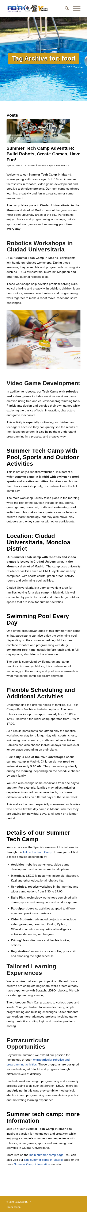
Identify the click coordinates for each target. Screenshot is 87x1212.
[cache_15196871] (38, 131)
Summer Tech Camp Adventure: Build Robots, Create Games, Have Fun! (43, 154)
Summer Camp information (32, 1164)
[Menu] (74, 8)
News (43, 165)
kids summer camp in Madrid (43, 1159)
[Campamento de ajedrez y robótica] (36, 8)
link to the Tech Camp (37, 852)
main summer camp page (46, 1154)
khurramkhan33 (60, 165)
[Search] (65, 8)
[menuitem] (65, 8)
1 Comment (29, 165)
